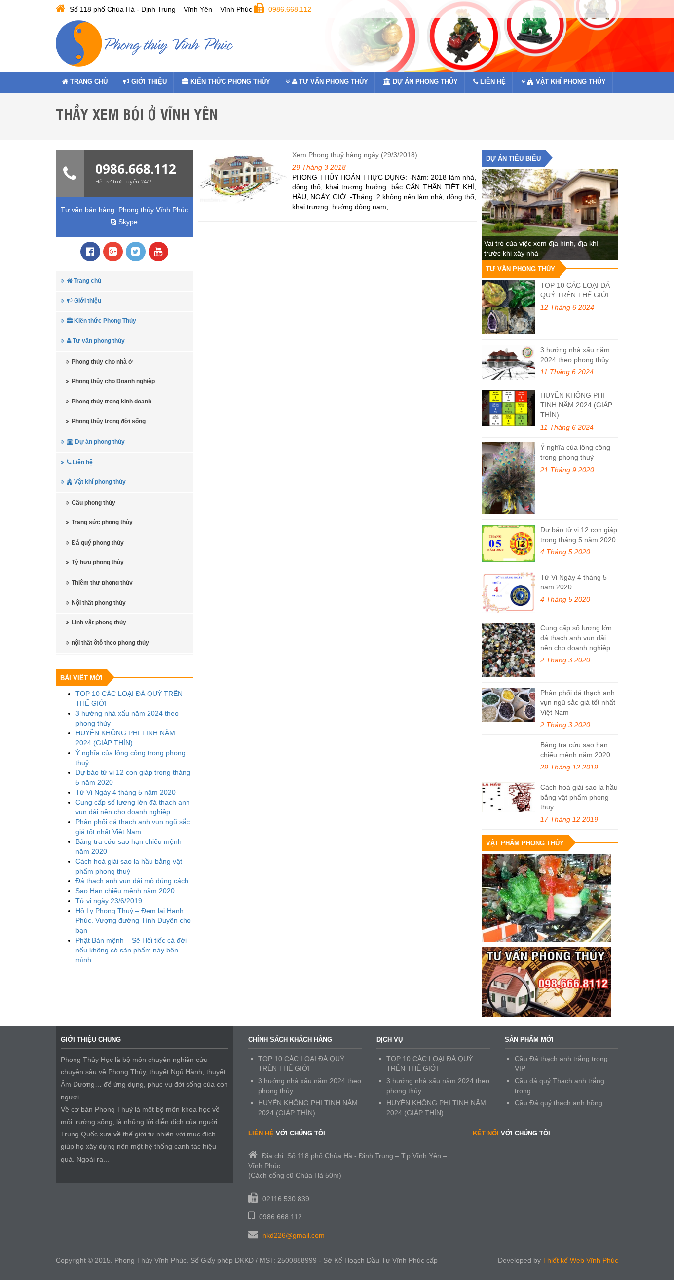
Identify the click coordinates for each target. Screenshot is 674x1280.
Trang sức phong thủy (102, 522)
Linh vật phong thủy (99, 622)
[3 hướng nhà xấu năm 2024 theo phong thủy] (509, 362)
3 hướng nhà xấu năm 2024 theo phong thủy (575, 355)
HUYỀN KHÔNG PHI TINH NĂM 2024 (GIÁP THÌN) (576, 405)
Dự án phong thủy (424, 81)
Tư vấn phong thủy (332, 81)
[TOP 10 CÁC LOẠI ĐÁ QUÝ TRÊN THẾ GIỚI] (509, 307)
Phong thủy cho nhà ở (102, 361)
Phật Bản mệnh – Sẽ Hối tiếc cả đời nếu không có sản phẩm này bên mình (131, 950)
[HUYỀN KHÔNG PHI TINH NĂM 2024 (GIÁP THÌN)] (509, 408)
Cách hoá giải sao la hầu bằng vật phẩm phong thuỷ (579, 797)
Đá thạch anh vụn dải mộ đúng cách (131, 881)
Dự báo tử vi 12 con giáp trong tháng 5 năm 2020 (578, 535)
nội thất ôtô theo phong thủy (110, 642)
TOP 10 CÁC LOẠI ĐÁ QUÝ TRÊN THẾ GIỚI (575, 290)
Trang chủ (88, 81)
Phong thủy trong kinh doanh (111, 401)
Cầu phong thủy (93, 502)
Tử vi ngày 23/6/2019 (108, 901)
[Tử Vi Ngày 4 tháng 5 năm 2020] (509, 592)
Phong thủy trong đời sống (109, 421)
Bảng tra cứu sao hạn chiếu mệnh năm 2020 (575, 750)
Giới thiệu (148, 81)
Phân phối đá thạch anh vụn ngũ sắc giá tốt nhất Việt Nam (577, 702)
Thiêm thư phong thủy (102, 582)
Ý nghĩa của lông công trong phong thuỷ (575, 452)
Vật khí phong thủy (570, 81)
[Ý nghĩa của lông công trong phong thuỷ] (509, 478)
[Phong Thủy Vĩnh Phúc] (144, 43)
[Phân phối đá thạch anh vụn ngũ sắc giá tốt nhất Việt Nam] (509, 705)
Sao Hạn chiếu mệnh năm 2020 (125, 891)
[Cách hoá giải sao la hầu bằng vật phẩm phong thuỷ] (509, 797)
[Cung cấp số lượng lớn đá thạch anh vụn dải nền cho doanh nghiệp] (509, 650)
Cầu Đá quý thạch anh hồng (558, 1103)
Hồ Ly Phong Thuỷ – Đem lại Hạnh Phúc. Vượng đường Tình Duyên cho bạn (133, 920)
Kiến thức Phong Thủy (229, 81)
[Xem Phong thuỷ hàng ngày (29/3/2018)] (243, 177)
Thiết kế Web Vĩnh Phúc (580, 1260)
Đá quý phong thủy (98, 542)
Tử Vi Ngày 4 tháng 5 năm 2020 (125, 792)
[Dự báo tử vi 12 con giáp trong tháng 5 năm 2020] (509, 543)
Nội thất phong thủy (99, 602)
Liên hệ (492, 81)
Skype (127, 222)
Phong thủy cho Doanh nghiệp (113, 381)
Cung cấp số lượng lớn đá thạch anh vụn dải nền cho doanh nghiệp (576, 638)
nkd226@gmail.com (293, 1235)
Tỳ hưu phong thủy (98, 562)
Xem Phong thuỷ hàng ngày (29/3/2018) (354, 155)
